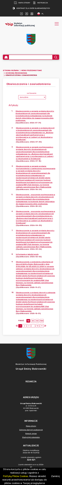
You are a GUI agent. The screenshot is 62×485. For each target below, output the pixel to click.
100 (41, 321)
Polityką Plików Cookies (15, 476)
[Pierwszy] (17, 326)
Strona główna (11, 70)
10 (28, 321)
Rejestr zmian (31, 434)
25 (33, 321)
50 (37, 321)
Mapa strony (24, 3)
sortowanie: (32, 93)
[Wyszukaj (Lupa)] (55, 57)
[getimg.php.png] (31, 39)
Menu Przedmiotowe (31, 70)
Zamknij (55, 476)
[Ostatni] (45, 326)
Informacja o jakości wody (27, 254)
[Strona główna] (6, 57)
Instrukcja (42, 3)
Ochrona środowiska (16, 73)
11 (42, 326)
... (33, 326)
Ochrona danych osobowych (31, 430)
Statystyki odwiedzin (31, 437)
